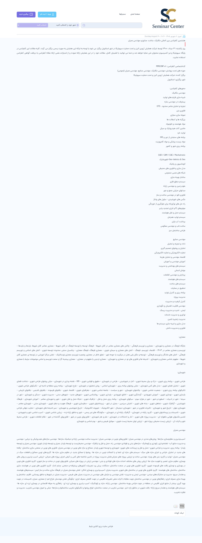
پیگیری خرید (23, 14)
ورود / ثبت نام (45, 14)
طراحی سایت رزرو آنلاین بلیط (101, 526)
